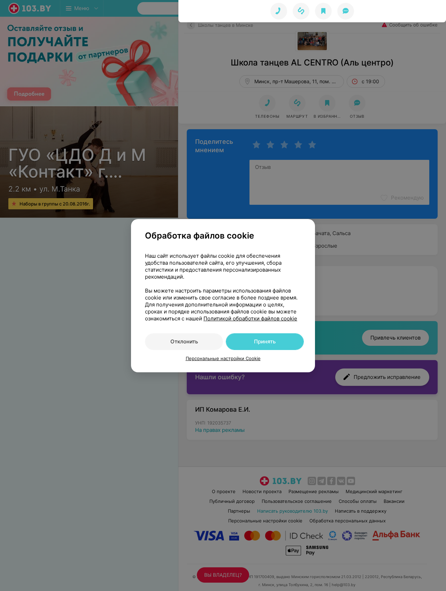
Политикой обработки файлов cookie (250, 318)
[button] (301, 11)
